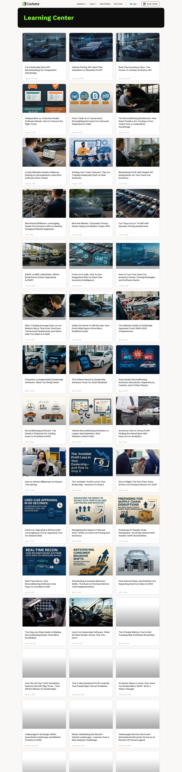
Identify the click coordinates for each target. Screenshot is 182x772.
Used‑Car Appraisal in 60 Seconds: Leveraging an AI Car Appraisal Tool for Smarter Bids (43, 533)
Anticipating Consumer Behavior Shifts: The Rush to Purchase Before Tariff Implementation (90, 584)
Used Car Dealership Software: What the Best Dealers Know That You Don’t (91, 635)
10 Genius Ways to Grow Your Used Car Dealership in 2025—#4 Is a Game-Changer (137, 686)
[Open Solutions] (85, 4)
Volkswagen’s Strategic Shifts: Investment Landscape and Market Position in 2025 (43, 737)
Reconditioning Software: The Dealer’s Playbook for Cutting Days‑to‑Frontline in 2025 (40, 433)
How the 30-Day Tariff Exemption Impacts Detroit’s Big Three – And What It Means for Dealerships (42, 686)
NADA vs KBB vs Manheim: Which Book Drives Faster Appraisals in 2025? (42, 277)
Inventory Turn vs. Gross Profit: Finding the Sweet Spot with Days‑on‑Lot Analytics (134, 433)
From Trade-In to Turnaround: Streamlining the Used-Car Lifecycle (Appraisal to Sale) (90, 121)
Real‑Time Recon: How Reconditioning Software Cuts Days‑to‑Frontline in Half (40, 584)
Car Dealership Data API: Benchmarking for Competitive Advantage (41, 70)
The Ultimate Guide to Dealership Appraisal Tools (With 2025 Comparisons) (135, 328)
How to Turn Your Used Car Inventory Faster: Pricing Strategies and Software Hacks (137, 277)
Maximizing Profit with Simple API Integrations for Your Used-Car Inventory (136, 175)
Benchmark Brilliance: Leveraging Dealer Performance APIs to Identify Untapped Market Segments (43, 226)
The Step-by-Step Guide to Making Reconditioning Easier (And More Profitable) (43, 635)
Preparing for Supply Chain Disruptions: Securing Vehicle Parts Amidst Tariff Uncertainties (137, 533)
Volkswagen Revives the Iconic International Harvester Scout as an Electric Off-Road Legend (137, 737)
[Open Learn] (96, 4)
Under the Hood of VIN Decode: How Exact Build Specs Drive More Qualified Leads (91, 328)
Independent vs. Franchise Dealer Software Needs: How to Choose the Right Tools (44, 121)
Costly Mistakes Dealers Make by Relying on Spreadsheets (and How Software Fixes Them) (43, 175)
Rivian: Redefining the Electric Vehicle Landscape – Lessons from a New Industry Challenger (90, 737)
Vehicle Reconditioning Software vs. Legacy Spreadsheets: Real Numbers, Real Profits (90, 433)
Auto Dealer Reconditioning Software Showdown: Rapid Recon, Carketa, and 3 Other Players (137, 382)
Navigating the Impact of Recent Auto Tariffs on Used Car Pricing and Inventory (91, 533)
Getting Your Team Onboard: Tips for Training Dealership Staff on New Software (91, 175)
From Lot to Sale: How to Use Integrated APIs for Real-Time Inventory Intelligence (87, 277)
